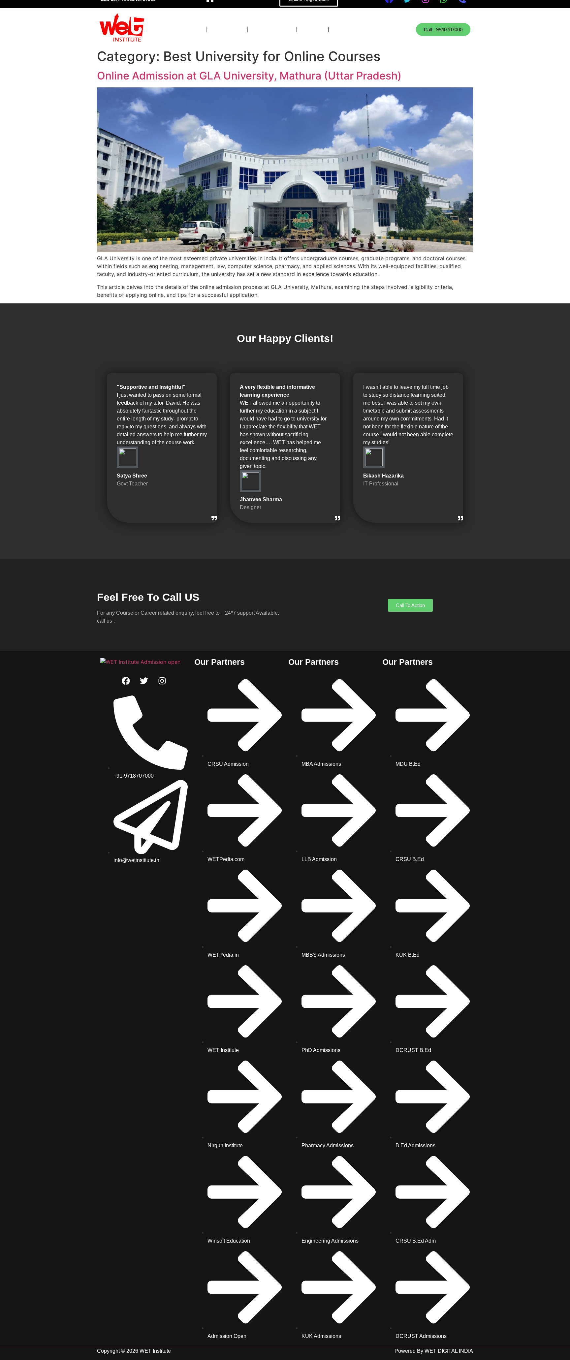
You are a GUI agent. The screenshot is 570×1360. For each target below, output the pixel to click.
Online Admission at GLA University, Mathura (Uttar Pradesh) (249, 75)
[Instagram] (162, 680)
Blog (312, 29)
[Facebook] (126, 680)
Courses (183, 29)
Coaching (272, 29)
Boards (227, 29)
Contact (350, 29)
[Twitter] (144, 680)
